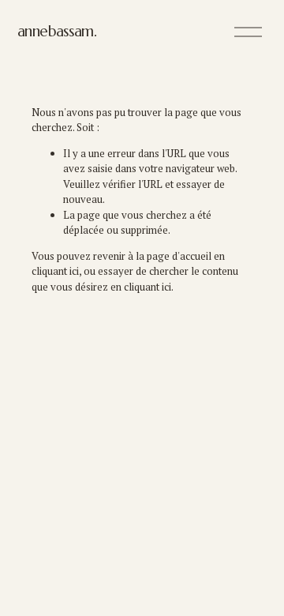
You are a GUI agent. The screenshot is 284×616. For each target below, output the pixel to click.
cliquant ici (55, 271)
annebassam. (57, 31)
